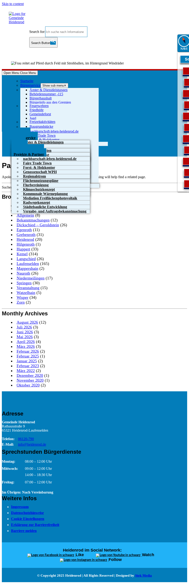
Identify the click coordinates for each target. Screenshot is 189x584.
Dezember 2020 (30, 375)
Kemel (22, 254)
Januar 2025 (27, 361)
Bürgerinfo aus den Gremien (50, 102)
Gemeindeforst (40, 114)
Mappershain (27, 268)
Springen (24, 283)
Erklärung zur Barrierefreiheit (35, 525)
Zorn (21, 302)
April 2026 (26, 341)
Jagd (33, 118)
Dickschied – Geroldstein (38, 225)
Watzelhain (26, 292)
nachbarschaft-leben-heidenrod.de (54, 131)
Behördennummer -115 (46, 94)
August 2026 (27, 322)
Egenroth (24, 229)
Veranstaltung (28, 287)
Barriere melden (24, 531)
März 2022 (26, 370)
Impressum (20, 507)
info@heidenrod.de (32, 444)
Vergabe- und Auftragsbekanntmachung (54, 211)
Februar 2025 (28, 356)
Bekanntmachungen (33, 220)
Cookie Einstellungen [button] (27, 519)
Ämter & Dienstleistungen (49, 90)
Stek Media (143, 575)
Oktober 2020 (28, 385)
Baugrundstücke (41, 126)
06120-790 (26, 439)
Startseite (26, 81)
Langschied (26, 258)
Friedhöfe (37, 110)
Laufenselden (28, 263)
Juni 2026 (25, 332)
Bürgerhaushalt (41, 98)
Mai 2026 (25, 336)
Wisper (22, 297)
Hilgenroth (26, 244)
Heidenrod (25, 239)
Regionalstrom (34, 176)
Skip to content (13, 4)
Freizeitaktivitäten (42, 122)
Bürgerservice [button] (30, 85)
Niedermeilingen (30, 278)
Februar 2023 (28, 365)
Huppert (23, 249)
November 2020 (30, 380)
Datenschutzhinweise (27, 513)
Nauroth (23, 273)
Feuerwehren (39, 106)
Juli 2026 (24, 327)
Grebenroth (26, 234)
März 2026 (26, 346)
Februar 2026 (28, 351)
